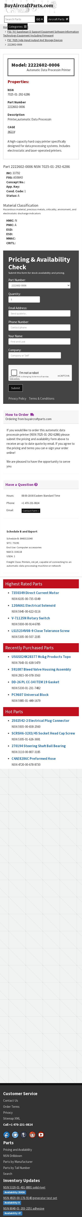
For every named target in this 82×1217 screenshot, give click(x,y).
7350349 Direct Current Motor (35, 593)
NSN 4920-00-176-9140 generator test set (30, 1198)
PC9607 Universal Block (30, 695)
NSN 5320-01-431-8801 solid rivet (24, 1187)
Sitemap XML (11, 1118)
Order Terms (11, 1107)
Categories (16, 26)
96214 (11, 132)
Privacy (8, 1113)
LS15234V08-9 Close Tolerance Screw (41, 631)
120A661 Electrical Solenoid (34, 605)
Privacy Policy (17, 398)
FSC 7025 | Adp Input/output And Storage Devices (34, 40)
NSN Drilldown (12, 1156)
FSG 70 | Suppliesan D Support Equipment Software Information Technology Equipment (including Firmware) (41, 34)
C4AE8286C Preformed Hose (34, 758)
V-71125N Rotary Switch (31, 618)
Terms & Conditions (41, 398)
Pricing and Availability (17, 1150)
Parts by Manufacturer (18, 1162)
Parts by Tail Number (16, 1168)
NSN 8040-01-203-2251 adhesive (23, 1208)
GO (39, 19)
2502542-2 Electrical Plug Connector (40, 720)
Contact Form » (31, 510)
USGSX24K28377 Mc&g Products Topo (41, 657)
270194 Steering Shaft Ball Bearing (39, 746)
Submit (15, 388)
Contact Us (10, 1100)
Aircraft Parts (57, 19)
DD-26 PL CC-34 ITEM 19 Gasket (35, 682)
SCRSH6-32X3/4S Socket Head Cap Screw (43, 733)
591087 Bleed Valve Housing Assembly (41, 669)
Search (7, 1174)
